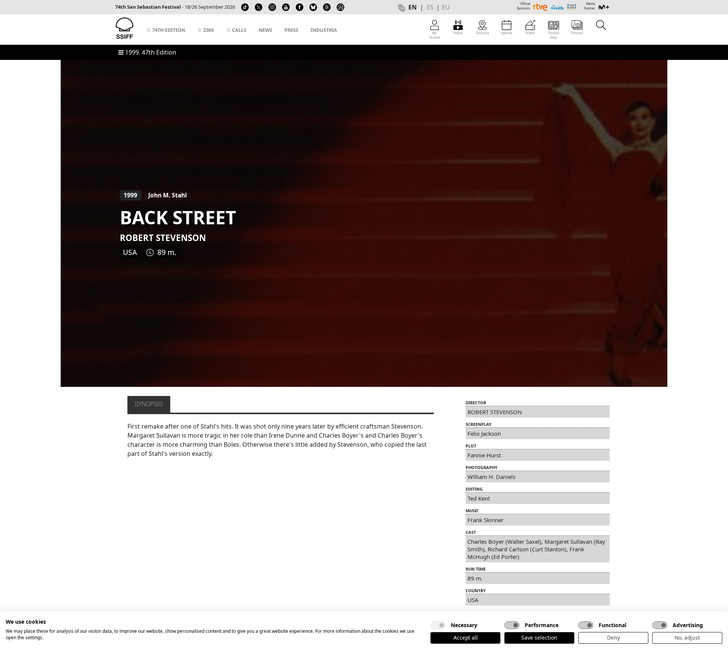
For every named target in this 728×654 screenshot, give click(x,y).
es (430, 7)
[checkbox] (438, 625)
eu (446, 7)
